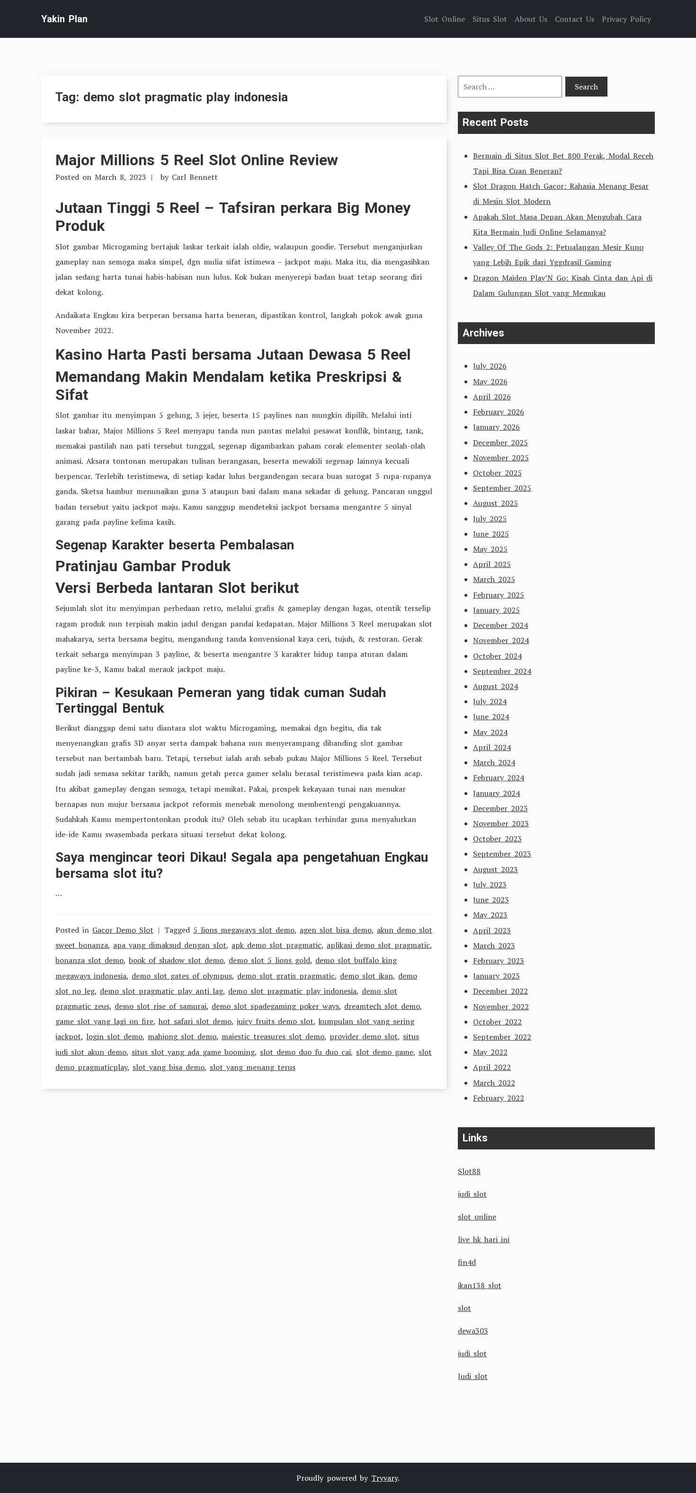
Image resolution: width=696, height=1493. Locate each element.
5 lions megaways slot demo (243, 930)
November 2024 (501, 640)
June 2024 (491, 716)
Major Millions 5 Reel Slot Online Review (196, 160)
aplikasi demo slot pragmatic (378, 945)
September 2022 (502, 1037)
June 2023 (491, 899)
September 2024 (502, 671)
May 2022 (490, 1052)
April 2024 (492, 747)
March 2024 (494, 762)
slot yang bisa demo (169, 1067)
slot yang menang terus (252, 1067)
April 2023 (492, 930)
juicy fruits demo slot (275, 1021)
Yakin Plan (64, 19)
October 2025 (497, 473)
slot (464, 1308)
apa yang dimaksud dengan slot (169, 945)
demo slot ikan (366, 976)
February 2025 (498, 595)
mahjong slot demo (182, 1036)
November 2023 (501, 823)
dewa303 (473, 1330)
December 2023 (500, 808)
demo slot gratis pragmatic (286, 976)
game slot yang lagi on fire (104, 1021)
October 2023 (497, 838)
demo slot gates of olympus (182, 976)
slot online (477, 1216)
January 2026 (496, 427)
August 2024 (495, 686)
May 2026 (490, 381)
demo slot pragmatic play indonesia (292, 991)
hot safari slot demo (195, 1021)
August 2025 (495, 503)
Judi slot (473, 1376)
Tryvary (384, 1478)
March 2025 (494, 579)
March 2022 (494, 1083)
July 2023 (490, 884)
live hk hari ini (483, 1239)
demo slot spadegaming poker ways (275, 1006)
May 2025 (490, 549)
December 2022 (500, 991)
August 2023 (495, 869)
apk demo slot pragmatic (276, 945)
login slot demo (114, 1036)
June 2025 (491, 534)
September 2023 (502, 853)
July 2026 (490, 366)
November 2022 (501, 1006)
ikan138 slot (479, 1285)
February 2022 (498, 1098)
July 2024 (490, 701)
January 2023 (496, 976)
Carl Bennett (195, 177)
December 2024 (500, 625)
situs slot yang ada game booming (193, 1052)
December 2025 (500, 442)
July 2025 (490, 518)
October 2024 (497, 656)
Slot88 (469, 1171)
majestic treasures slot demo (273, 1036)
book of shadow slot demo (176, 960)
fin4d (467, 1262)
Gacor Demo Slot (122, 930)
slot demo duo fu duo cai (305, 1052)
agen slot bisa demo (336, 930)
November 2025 (501, 457)
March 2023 (494, 945)
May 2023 (490, 915)
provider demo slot (364, 1036)
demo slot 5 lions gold (269, 960)
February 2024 (498, 777)
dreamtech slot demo (382, 1006)
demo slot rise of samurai (160, 1006)
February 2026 (498, 411)
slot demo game (384, 1052)
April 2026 (492, 396)
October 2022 (497, 1021)
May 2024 (490, 732)
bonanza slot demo (89, 960)
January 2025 (496, 610)
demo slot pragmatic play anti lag (161, 991)
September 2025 (502, 488)
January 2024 (496, 793)
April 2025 (492, 564)
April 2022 (492, 1067)
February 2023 (498, 960)
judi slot (472, 1194)
